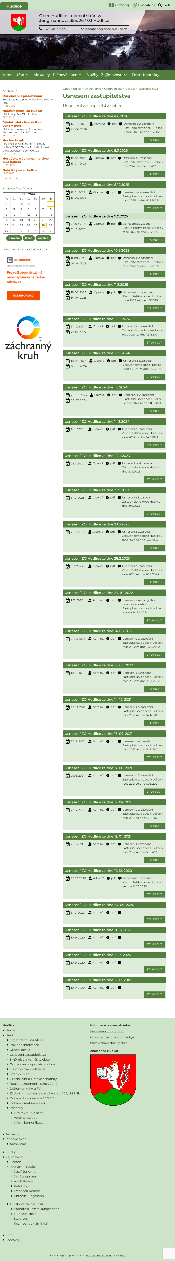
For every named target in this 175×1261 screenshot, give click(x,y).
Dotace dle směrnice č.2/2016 (32, 1098)
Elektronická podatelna (28, 1069)
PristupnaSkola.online (99, 1255)
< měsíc (14, 238)
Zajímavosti (112, 75)
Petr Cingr (22, 1186)
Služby (92, 75)
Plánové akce (65, 75)
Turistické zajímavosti (26, 1204)
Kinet (123, 1255)
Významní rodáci (23, 1166)
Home (6, 75)
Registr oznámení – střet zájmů (34, 1083)
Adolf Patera (23, 1181)
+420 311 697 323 (55, 29)
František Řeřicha (27, 1191)
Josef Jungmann (26, 1171)
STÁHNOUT (154, 139)
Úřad (19, 75)
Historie (16, 1162)
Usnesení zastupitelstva (141, 88)
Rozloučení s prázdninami (22, 96)
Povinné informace (24, 1045)
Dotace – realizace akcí (27, 1103)
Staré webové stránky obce (108, 1043)
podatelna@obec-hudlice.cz (106, 29)
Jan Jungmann (25, 1176)
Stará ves (21, 1218)
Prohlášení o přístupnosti (107, 1031)
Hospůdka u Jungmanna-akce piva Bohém (26, 160)
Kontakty (151, 75)
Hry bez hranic (14, 140)
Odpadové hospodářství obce (32, 1064)
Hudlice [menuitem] (14, 6)
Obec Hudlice (72, 88)
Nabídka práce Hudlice (20, 170)
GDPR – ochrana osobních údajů (112, 1037)
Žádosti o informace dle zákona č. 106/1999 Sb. (45, 1093)
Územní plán (19, 1074)
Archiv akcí (18, 1144)
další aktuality (11, 178)
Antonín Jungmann (29, 1196)
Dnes (28, 238)
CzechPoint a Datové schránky (33, 1079)
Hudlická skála (25, 1214)
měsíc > (43, 238)
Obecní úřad (92, 88)
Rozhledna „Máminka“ (31, 1223)
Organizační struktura (26, 1040)
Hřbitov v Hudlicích (28, 1113)
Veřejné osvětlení (27, 1117)
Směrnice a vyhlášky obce (30, 1059)
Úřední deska (113, 88)
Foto (136, 75)
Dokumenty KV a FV (25, 1088)
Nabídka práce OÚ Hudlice (23, 111)
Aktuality (41, 75)
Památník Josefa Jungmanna (36, 1209)
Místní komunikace (28, 1122)
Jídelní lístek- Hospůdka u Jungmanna (22, 124)
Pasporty (16, 1108)
